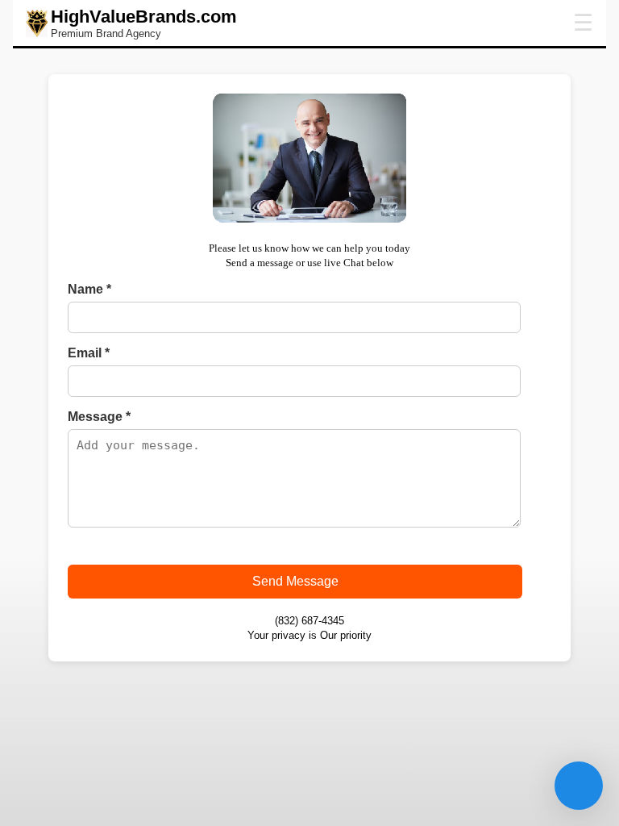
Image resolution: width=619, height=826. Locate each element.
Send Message (295, 581)
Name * (89, 289)
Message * (99, 416)
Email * (89, 353)
